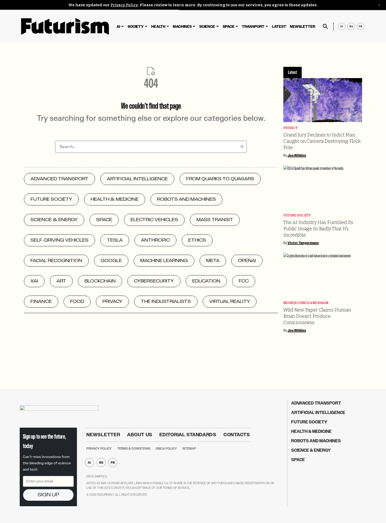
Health (158, 26)
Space (228, 26)
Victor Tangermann (303, 243)
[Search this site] (325, 26)
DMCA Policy (166, 448)
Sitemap (189, 448)
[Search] (242, 146)
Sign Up (48, 495)
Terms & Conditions (133, 448)
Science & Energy (311, 450)
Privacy (290, 128)
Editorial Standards (187, 435)
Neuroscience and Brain (305, 303)
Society (136, 26)
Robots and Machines (316, 440)
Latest (279, 26)
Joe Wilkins (297, 155)
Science (207, 26)
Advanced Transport (316, 403)
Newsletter (302, 26)
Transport (253, 26)
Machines (182, 26)
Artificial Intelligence (318, 412)
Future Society (297, 215)
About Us (139, 435)
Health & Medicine (311, 431)
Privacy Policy (124, 5)
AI (118, 26)
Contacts (236, 435)
